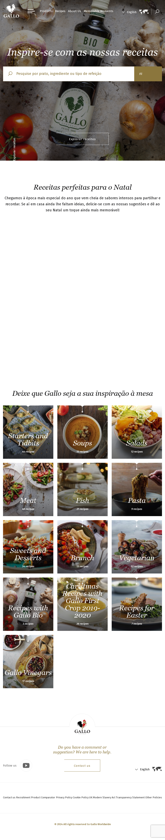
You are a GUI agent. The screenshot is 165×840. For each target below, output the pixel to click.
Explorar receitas (82, 139)
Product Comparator (43, 797)
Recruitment (23, 797)
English (131, 12)
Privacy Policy (64, 797)
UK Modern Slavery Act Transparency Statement (117, 797)
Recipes (60, 11)
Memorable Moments (98, 11)
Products (46, 11)
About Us (74, 11)
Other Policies (153, 797)
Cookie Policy (81, 797)
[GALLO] (11, 11)
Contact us (82, 766)
